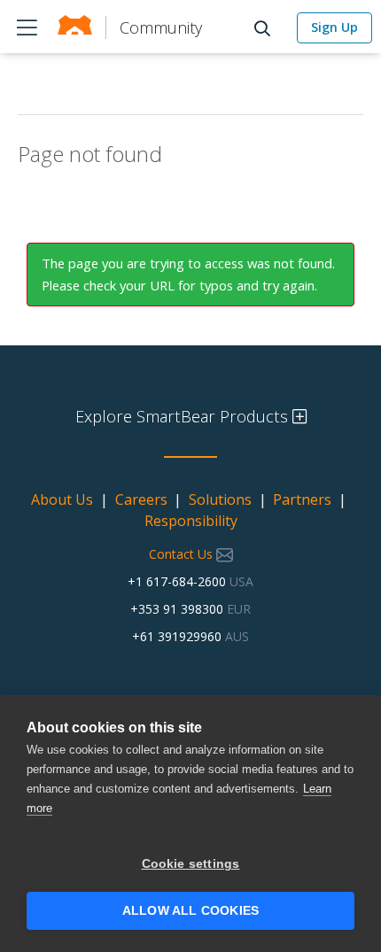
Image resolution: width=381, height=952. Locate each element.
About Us (62, 499)
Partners (302, 499)
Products (26, 26)
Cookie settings (191, 864)
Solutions (220, 499)
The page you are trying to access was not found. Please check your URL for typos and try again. (188, 274)
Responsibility (190, 520)
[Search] (267, 26)
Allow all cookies (190, 910)
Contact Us (182, 554)
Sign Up (334, 27)
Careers (141, 499)
